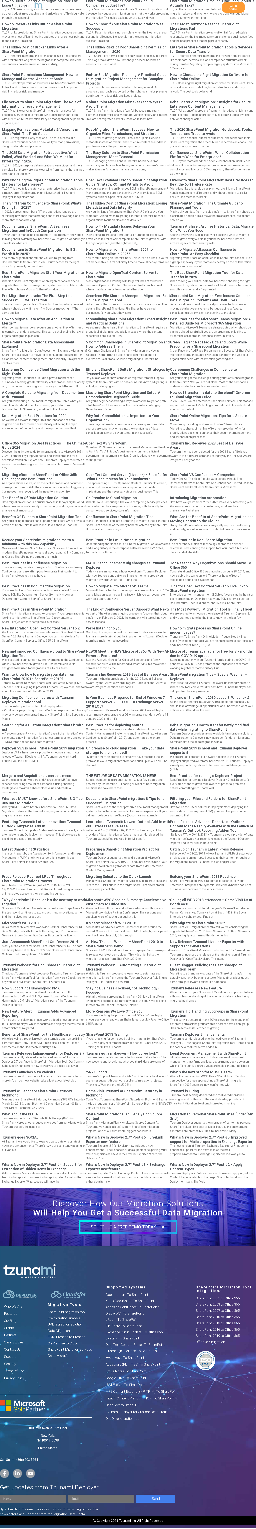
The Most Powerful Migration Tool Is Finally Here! (211, 609)
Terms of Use (14, 1371)
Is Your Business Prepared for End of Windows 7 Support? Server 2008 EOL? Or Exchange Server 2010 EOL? (125, 701)
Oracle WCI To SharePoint (125, 1313)
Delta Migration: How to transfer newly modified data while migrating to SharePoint (209, 727)
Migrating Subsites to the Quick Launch (118, 876)
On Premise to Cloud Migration (111, 498)
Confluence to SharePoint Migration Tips (120, 517)
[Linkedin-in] (17, 1473)
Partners (10, 1335)
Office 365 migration (210, 1342)
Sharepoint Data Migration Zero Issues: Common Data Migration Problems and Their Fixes (210, 298)
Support (10, 1357)
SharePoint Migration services (70, 1349)
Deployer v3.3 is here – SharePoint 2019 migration (43, 748)
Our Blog (10, 1321)
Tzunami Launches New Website (28, 1072)
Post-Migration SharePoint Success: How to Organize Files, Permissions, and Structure (122, 131)
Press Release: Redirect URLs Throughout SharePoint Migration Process (36, 878)
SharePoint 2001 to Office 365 (218, 1298)
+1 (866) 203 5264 (25, 1460)
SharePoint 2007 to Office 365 (218, 1311)
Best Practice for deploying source (114, 725)
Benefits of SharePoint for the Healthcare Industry (43, 1034)
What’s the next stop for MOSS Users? (201, 1072)
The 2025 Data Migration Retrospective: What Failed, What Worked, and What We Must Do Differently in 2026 (39, 156)
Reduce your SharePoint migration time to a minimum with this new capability (38, 542)
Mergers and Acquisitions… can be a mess (36, 776)
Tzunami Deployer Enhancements (197, 1034)
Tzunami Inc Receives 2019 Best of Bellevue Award (127, 674)
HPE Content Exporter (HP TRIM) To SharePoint (141, 1391)
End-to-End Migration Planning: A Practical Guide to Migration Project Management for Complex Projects (126, 79)
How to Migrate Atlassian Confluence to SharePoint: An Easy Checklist (203, 251)
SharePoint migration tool (66, 1312)
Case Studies (14, 1342)
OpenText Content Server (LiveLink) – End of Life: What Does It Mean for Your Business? (126, 477)
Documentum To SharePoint (127, 1295)
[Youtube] (30, 1473)
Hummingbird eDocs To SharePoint (132, 1351)
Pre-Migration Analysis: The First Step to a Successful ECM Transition (37, 298)
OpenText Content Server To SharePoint (135, 1345)
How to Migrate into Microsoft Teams (117, 586)
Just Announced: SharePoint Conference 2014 (40, 942)
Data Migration (59, 1331)
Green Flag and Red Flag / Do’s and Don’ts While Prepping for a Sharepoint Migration (208, 344)
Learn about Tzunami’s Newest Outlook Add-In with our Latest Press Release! (128, 824)
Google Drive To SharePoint (126, 1378)
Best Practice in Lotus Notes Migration (118, 540)
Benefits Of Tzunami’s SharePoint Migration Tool (42, 517)
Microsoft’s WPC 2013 (20, 923)
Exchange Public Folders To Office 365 (134, 1332)
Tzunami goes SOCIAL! (21, 1137)
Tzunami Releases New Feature (196, 988)
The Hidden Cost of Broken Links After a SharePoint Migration (35, 49)
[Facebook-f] (4, 1473)
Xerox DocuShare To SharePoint (130, 1301)
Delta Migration (59, 1356)
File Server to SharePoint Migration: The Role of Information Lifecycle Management (41, 104)
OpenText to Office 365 (122, 1405)
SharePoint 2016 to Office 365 (218, 1329)
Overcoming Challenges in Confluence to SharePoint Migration (203, 371)
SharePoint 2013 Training (107, 1034)
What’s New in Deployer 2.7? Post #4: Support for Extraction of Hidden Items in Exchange (42, 1166)
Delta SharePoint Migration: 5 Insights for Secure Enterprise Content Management (210, 104)
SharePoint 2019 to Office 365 (218, 1336)
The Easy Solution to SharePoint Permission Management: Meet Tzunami (122, 154)
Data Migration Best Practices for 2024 (34, 416)
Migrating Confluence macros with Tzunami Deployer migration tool (38, 699)
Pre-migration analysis (64, 1318)
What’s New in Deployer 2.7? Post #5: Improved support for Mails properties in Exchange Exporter (211, 1139)
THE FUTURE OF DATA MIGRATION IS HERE (121, 776)
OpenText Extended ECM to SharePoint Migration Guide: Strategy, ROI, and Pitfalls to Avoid (126, 182)
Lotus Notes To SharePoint (126, 1371)
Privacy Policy (14, 1378)
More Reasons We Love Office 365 (114, 1011)
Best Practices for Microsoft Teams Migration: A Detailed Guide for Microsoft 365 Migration (210, 321)
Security (10, 1364)
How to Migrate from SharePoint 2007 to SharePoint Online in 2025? (119, 251)
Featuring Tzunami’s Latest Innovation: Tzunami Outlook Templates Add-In (41, 824)
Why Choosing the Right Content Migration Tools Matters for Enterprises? (42, 182)
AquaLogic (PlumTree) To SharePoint (133, 1364)
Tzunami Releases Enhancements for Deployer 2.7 (43, 1053)
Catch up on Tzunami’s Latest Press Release (206, 849)
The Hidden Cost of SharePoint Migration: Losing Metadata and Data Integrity (126, 205)
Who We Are (13, 1306)
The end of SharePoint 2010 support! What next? (210, 697)
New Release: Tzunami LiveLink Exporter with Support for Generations (207, 944)
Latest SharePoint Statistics (25, 849)
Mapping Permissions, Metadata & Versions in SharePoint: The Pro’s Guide (40, 131)
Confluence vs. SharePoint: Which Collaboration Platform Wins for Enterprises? (209, 154)
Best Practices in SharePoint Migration (34, 609)
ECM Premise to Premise (66, 1337)
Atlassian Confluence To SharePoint (132, 1307)
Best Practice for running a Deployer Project (206, 776)
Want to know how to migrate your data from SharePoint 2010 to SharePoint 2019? (38, 676)
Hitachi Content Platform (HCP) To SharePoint (140, 1398)
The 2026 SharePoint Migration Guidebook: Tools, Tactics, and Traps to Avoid (211, 131)
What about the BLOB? (20, 1114)
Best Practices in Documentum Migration (36, 586)
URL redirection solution (65, 1324)
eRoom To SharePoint (122, 1320)
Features (10, 1314)
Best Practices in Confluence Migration (34, 563)
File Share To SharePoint (124, 1326)
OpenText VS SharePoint (106, 443)
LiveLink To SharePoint (122, 1338)
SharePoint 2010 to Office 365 (218, 1317)
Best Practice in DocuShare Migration (201, 540)
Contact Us (12, 1349)
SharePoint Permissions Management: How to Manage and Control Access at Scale (40, 77)
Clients (9, 1328)
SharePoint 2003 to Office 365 (218, 1304)
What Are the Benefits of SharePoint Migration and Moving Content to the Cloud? (211, 519)
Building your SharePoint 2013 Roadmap (203, 876)
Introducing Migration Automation (198, 498)
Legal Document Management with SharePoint (208, 1053)
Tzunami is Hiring (184, 1091)
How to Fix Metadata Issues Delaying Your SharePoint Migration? (120, 228)
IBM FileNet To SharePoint (125, 1385)
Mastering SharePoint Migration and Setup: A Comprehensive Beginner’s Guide (123, 394)
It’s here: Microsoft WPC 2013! (111, 923)
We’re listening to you (104, 628)
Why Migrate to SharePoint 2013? (197, 923)
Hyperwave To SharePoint (125, 1358)
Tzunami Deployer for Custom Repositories (137, 1412)
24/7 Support (96, 1072)
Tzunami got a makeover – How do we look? (122, 1053)
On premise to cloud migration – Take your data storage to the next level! (125, 750)
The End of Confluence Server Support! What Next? (128, 609)
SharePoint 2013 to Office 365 (218, 1323)
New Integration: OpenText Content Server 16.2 (41, 628)
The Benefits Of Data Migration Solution (35, 498)
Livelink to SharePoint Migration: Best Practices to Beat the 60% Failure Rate (212, 182)
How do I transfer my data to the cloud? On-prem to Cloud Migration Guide (210, 394)
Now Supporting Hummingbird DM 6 (31, 988)
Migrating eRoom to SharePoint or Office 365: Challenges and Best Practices (39, 477)
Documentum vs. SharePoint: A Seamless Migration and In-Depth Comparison (36, 228)
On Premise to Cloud (63, 1343)
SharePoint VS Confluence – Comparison (203, 475)
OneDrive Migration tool (123, 1419)
